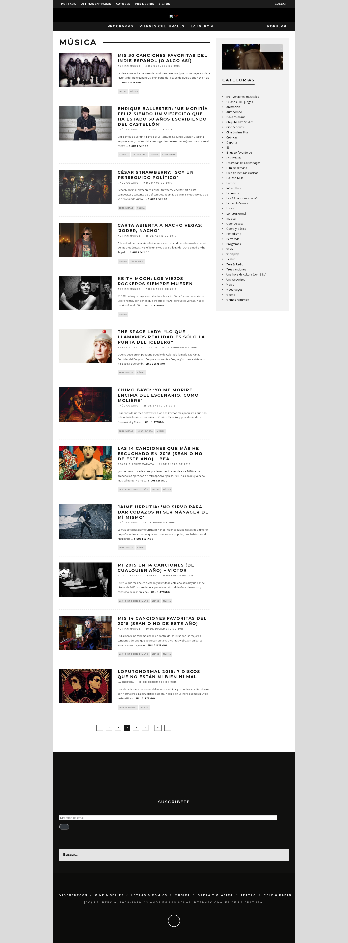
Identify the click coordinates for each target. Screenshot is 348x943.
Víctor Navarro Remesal (138, 576)
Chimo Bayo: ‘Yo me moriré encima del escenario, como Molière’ (158, 395)
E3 (228, 147)
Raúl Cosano (128, 129)
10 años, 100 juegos (239, 102)
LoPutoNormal (128, 707)
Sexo (229, 249)
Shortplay (232, 254)
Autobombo (234, 112)
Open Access (234, 224)
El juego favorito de (239, 152)
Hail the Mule (234, 178)
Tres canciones (236, 269)
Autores (123, 3)
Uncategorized (235, 279)
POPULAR (276, 26)
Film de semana (236, 168)
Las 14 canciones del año (133, 489)
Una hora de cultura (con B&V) (246, 274)
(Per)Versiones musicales (242, 97)
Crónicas (232, 137)
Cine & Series (235, 127)
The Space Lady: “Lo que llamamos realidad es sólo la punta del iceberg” (161, 337)
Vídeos (230, 295)
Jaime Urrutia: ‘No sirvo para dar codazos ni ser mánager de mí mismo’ (163, 512)
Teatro (230, 259)
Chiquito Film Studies (240, 122)
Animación (233, 107)
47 (158, 727)
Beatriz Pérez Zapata (136, 464)
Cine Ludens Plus (237, 132)
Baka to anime (235, 117)
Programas (120, 26)
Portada (68, 3)
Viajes (230, 284)
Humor (230, 183)
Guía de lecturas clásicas (242, 173)
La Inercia (202, 26)
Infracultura (145, 431)
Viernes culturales (162, 26)
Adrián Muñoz (129, 66)
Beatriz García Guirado (137, 347)
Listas (122, 91)
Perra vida (137, 261)
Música (134, 91)
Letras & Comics (237, 203)
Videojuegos (234, 289)
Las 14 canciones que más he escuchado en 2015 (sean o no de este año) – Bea (160, 453)
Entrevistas (140, 155)
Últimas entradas (96, 3)
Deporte (124, 155)
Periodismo (169, 155)
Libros (164, 3)
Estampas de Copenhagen (243, 163)
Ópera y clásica (236, 229)
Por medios (144, 3)
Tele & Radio (234, 264)
